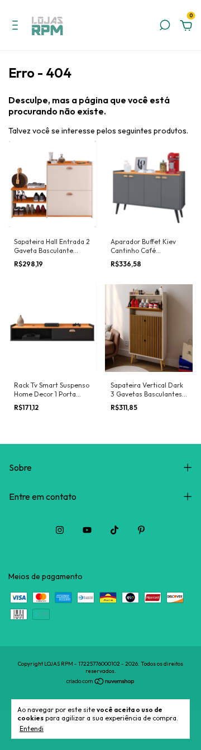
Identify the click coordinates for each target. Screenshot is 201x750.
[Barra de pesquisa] (164, 26)
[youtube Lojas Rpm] (87, 530)
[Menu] (17, 26)
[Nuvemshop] (101, 682)
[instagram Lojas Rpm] (59, 530)
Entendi (32, 728)
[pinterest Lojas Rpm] (141, 530)
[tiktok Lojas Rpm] (114, 530)
